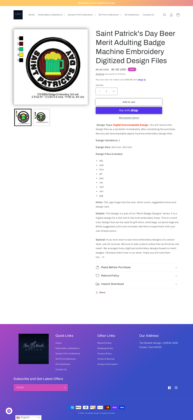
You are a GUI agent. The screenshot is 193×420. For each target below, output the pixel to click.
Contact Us (61, 369)
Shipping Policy (105, 348)
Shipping (100, 74)
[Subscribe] (64, 387)
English (24, 417)
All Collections (62, 364)
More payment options (129, 118)
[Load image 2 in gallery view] (41, 117)
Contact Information (107, 364)
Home (58, 343)
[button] (51, 15)
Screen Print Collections (67, 353)
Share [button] (102, 292)
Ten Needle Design (92, 413)
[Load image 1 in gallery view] (22, 117)
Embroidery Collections (67, 348)
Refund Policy (104, 343)
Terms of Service (106, 359)
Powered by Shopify (107, 413)
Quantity (100, 85)
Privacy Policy (104, 353)
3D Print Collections (65, 359)
